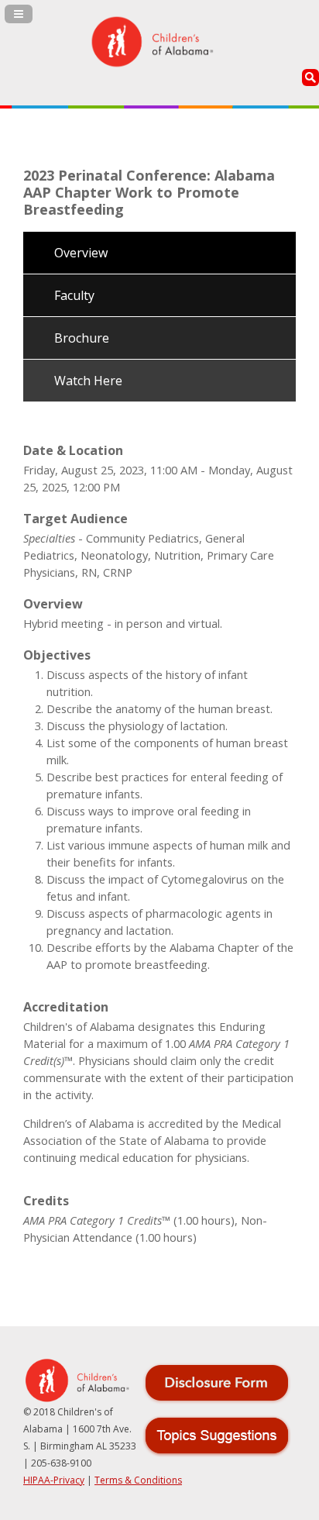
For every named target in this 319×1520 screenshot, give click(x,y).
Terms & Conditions (138, 1480)
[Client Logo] (152, 45)
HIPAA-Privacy (53, 1480)
